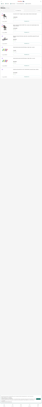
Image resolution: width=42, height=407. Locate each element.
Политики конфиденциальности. (6, 401)
